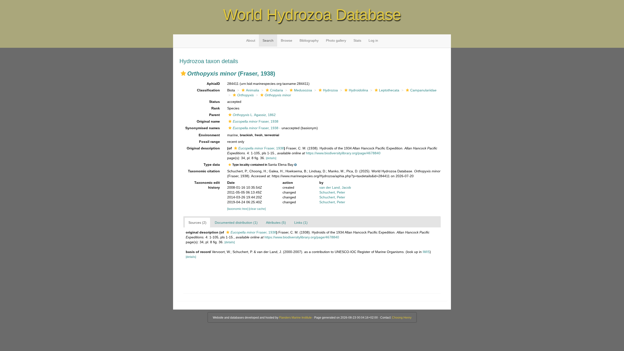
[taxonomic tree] (238, 209)
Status (214, 102)
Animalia (252, 90)
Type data (212, 164)
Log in (373, 40)
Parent (214, 115)
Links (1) (301, 222)
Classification (208, 90)
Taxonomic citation (204, 171)
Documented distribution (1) (236, 222)
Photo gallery (336, 40)
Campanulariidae (423, 90)
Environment (209, 135)
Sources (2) (197, 222)
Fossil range (209, 142)
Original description (203, 148)
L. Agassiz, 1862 (254, 115)
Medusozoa (303, 90)
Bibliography (309, 40)
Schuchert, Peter (332, 192)
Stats (357, 40)
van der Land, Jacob (335, 187)
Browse (286, 40)
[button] (183, 73)
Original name (208, 121)
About (250, 40)
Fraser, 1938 (255, 121)
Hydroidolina (358, 90)
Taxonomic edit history (207, 185)
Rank (215, 108)
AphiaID (213, 84)
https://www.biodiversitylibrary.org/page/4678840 (343, 153)
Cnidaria (276, 90)
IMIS (426, 252)
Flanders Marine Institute (295, 317)
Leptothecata (389, 90)
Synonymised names (202, 128)
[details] (271, 158)
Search (268, 40)
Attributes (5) (276, 222)
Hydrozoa (330, 90)
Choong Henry (401, 317)
